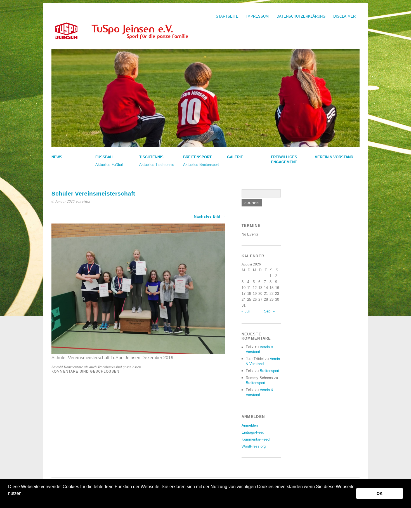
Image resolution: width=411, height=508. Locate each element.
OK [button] (379, 493)
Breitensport (197, 157)
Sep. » (269, 311)
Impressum (257, 16)
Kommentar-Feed (256, 439)
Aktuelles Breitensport (201, 165)
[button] (9, 501)
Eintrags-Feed (253, 432)
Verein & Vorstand (334, 157)
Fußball (105, 157)
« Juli (246, 311)
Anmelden (250, 425)
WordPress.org (254, 446)
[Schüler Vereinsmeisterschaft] (138, 352)
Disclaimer (344, 16)
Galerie (235, 157)
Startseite (227, 16)
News (56, 157)
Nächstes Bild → (209, 216)
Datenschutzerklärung (301, 16)
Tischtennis (151, 157)
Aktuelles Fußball (109, 165)
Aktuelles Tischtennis (156, 165)
